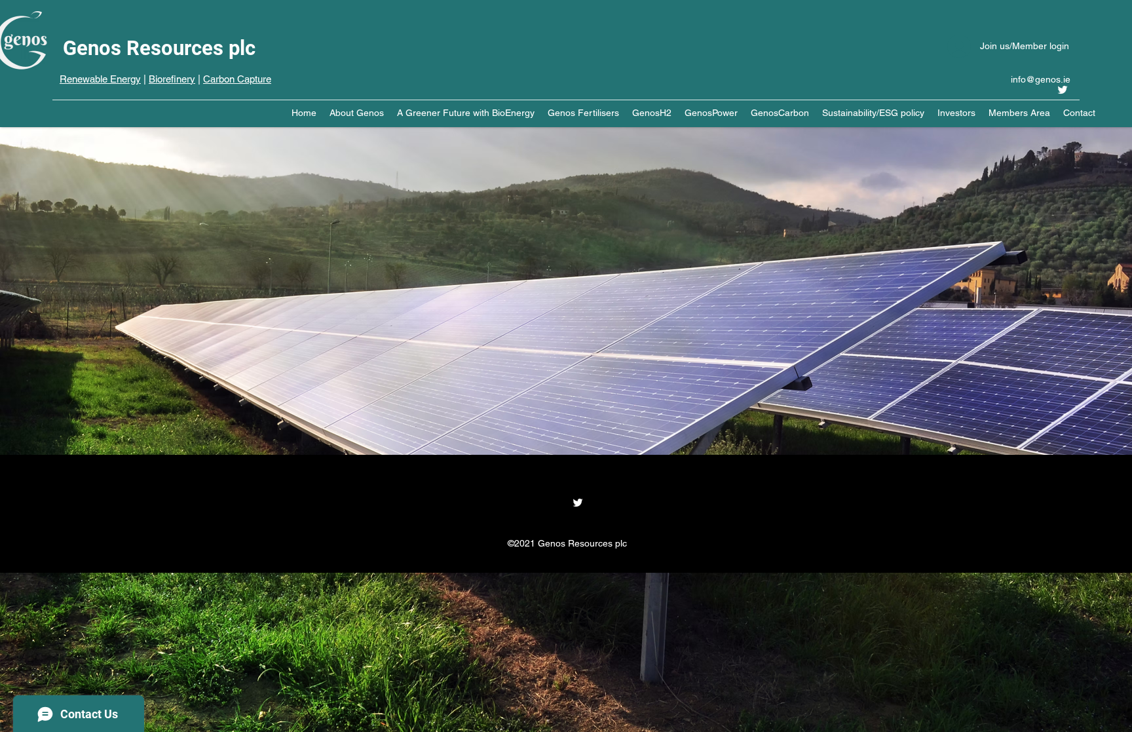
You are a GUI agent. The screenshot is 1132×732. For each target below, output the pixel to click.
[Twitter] (1062, 89)
